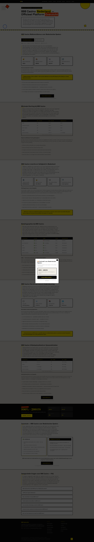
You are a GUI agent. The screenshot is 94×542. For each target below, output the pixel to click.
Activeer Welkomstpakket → (47, 277)
